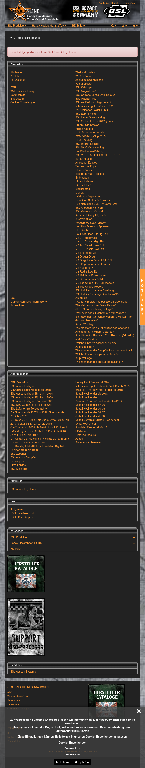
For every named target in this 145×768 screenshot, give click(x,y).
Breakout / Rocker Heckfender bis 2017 (98, 401)
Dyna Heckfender (85, 423)
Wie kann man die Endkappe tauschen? (99, 362)
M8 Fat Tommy (84, 268)
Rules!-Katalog (84, 128)
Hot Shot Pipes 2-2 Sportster (92, 226)
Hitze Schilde (18, 465)
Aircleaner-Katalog (86, 162)
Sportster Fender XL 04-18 (91, 427)
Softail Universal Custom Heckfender (97, 420)
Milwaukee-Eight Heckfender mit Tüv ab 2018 (102, 386)
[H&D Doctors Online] (40, 11)
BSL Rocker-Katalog (87, 143)
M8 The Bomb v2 (85, 252)
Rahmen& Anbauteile (88, 442)
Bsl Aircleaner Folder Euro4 (91, 110)
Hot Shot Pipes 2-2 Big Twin (92, 234)
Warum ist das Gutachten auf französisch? (100, 313)
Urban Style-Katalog (87, 125)
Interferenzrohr (84, 219)
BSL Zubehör (18, 453)
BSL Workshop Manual (89, 211)
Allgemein (81, 298)
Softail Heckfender (86, 397)
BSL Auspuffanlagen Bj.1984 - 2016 (31, 393)
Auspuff (79, 438)
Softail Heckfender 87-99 (90, 405)
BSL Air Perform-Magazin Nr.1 (93, 102)
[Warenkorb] (135, 25)
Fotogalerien (128, 3)
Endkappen (82, 177)
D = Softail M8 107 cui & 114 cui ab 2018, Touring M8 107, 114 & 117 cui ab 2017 (40, 440)
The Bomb (81, 230)
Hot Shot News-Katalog (89, 151)
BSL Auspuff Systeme (23, 489)
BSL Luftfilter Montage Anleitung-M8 (97, 294)
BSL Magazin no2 (85, 98)
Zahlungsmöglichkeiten (89, 80)
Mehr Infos (62, 762)
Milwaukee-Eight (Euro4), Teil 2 (94, 106)
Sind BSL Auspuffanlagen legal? (94, 309)
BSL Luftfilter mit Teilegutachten (29, 408)
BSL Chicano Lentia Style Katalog (95, 95)
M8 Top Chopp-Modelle (89, 286)
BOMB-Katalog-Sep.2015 (90, 136)
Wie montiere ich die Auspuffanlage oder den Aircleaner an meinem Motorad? (102, 329)
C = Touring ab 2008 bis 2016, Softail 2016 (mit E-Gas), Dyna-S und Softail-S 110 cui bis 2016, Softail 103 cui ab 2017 (38, 431)
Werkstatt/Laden (85, 72)
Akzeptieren (82, 762)
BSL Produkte (16, 25)
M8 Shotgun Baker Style (89, 279)
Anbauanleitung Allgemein (90, 215)
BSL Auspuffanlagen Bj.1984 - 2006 (31, 397)
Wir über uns (83, 76)
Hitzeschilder (83, 185)
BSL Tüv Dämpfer (22, 517)
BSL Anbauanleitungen (89, 207)
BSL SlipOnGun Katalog (89, 147)
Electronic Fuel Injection (89, 174)
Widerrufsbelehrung (22, 91)
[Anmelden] (124, 25)
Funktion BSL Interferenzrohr (92, 200)
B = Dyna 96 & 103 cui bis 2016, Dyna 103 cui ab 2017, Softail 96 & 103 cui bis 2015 (39, 421)
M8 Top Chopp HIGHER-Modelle (94, 283)
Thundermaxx (83, 170)
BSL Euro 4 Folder (86, 113)
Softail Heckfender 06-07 (90, 412)
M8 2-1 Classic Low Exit (89, 245)
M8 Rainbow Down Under (90, 275)
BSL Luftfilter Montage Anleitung (94, 290)
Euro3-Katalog (84, 140)
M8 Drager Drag (85, 256)
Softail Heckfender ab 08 (90, 416)
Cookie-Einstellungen (72, 742)
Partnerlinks (17, 305)
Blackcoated (82, 189)
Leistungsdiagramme (87, 196)
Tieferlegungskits (85, 435)
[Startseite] (11, 37)
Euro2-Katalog (84, 159)
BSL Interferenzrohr (23, 513)
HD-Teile (77, 25)
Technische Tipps (85, 166)
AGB (13, 87)
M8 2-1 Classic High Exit (89, 241)
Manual (79, 192)
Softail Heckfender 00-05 (90, 408)
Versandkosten (84, 83)
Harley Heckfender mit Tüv (48, 25)
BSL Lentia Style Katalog (90, 117)
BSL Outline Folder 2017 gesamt (94, 121)
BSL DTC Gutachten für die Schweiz (31, 405)
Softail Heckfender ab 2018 (91, 393)
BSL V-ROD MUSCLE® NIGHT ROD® (97, 155)
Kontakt (115, 3)
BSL (12, 298)
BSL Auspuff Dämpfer (23, 457)
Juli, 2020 (16, 509)
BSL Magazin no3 (85, 91)
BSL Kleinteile (18, 468)
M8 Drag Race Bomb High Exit (93, 260)
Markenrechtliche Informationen (29, 301)
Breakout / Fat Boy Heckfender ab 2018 (99, 390)
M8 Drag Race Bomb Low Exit (93, 264)
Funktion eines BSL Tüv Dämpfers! (96, 204)
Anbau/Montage (84, 324)
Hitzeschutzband (85, 181)
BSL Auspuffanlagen (22, 386)
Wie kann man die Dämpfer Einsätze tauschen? (103, 350)
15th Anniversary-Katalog (90, 132)
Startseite (104, 3)
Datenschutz (72, 748)
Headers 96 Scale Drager (90, 222)
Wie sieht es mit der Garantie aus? (96, 305)
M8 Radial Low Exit (86, 271)
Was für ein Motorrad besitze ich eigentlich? (101, 301)
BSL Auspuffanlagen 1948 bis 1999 (31, 401)
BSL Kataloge (83, 87)
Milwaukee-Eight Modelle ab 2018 (30, 390)
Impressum (73, 754)
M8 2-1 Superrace (86, 237)
